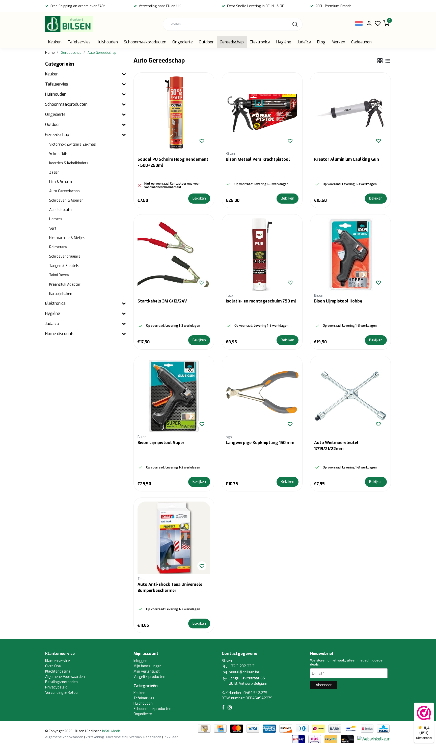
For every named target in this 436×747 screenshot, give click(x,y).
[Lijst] (387, 61)
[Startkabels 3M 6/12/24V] (174, 254)
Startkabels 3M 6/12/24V (162, 301)
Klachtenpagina (57, 671)
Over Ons (53, 666)
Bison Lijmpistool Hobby (338, 301)
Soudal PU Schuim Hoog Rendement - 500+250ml (173, 162)
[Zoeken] (295, 24)
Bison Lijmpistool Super (161, 442)
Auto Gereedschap (102, 52)
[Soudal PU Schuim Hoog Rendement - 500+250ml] (174, 112)
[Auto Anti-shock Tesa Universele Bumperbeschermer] (174, 538)
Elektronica (260, 42)
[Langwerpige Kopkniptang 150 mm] (262, 396)
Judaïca (304, 42)
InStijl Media (111, 731)
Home (50, 52)
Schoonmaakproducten (145, 42)
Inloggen (140, 660)
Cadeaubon (361, 42)
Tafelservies (79, 42)
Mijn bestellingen (147, 666)
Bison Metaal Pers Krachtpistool (258, 159)
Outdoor (206, 42)
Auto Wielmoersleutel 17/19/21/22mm (336, 445)
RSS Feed (171, 737)
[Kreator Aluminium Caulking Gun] (350, 112)
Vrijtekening (95, 737)
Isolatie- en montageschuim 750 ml (261, 301)
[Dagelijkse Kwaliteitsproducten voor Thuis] (69, 24)
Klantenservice (57, 660)
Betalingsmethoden (61, 682)
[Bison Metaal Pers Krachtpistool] (262, 112)
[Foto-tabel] (380, 61)
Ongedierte (182, 42)
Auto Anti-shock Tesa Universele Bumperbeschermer (170, 587)
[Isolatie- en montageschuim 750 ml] (262, 254)
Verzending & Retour (62, 692)
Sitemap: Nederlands (145, 737)
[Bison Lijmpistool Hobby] (350, 254)
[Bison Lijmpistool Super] (174, 396)
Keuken (55, 42)
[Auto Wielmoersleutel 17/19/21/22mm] (350, 396)
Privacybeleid (56, 687)
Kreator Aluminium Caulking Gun (346, 159)
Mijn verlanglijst (146, 671)
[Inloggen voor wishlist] (201, 140)
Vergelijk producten (149, 676)
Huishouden (107, 42)
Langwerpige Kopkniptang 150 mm (260, 442)
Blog (321, 42)
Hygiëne (283, 42)
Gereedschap (232, 42)
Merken (338, 42)
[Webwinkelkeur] (373, 738)
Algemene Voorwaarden (65, 676)
